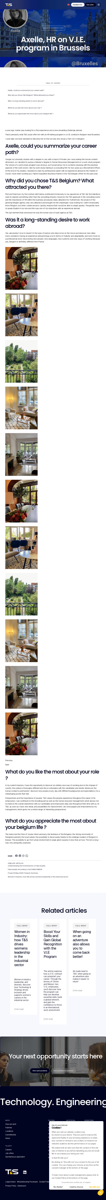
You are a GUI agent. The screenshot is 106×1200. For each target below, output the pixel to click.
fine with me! (94, 1187)
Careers (8, 1149)
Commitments (10, 1135)
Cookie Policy (44, 1182)
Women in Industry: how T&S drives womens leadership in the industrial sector (38, 877)
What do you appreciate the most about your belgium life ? (30, 114)
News (7, 1138)
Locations (9, 1131)
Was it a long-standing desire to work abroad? (26, 101)
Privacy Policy (10, 1186)
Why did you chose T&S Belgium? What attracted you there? (31, 95)
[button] (100, 1193)
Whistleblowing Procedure (27, 1182)
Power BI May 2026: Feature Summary (23, 873)
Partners (8, 1127)
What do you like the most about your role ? (25, 108)
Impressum (22, 1186)
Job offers (9, 1153)
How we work (10, 1124)
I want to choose (76, 1187)
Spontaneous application (15, 1157)
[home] (10, 4)
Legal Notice (10, 1182)
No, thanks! (58, 1187)
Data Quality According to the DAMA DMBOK (25, 869)
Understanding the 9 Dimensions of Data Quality (26, 866)
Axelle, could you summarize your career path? (26, 90)
